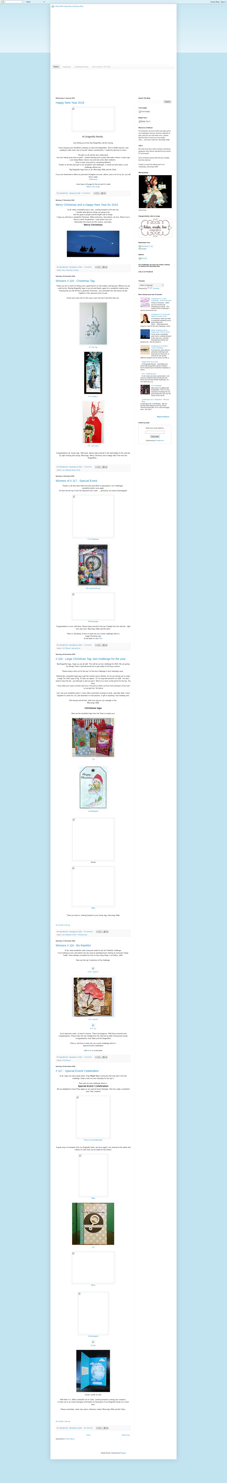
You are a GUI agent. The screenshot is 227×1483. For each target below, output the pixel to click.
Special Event (76, 648)
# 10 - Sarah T (93, 972)
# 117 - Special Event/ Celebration (77, 1071)
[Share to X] (100, 193)
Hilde (93, 908)
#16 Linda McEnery (93, 588)
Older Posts (126, 1435)
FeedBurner (159, 441)
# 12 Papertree (93, 539)
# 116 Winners (66, 1060)
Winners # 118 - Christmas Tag (75, 281)
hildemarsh (93, 179)
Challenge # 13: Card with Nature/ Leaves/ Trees (160, 315)
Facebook (67, 67)
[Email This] (95, 193)
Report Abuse (163, 417)
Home (56, 67)
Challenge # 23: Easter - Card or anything (160, 347)
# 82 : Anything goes (149, 374)
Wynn (93, 1285)
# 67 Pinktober (156, 386)
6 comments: (86, 193)
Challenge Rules (81, 67)
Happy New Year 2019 (70, 102)
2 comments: (88, 267)
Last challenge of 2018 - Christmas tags (74, 934)
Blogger (123, 1453)
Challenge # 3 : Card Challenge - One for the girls (161, 299)
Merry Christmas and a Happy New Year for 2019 (87, 204)
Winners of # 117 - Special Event (76, 480)
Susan (93, 1345)
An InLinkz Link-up (63, 925)
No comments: (88, 931)
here (100, 638)
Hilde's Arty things (93, 187)
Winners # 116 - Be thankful (73, 945)
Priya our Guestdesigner (93, 1140)
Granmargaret (93, 1336)
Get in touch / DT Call (101, 67)
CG (93, 759)
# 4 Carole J (93, 396)
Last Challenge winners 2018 (71, 470)
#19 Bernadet (93, 621)
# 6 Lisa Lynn (93, 446)
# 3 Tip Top (93, 347)
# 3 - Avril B (93, 1019)
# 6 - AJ (93, 1029)
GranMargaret (93, 811)
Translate (156, 288)
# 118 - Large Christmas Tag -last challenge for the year (91, 658)
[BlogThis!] (97, 193)
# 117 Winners (66, 648)
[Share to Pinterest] (105, 193)
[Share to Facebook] (102, 193)
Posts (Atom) (69, 1439)
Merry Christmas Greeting (70, 270)
